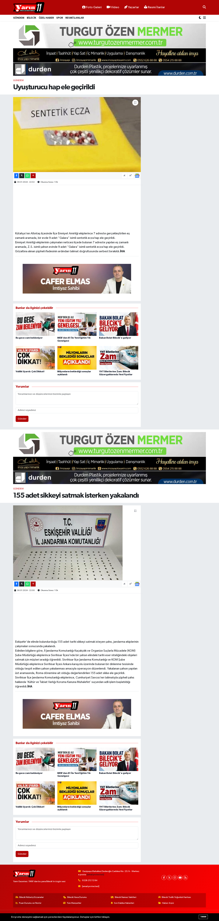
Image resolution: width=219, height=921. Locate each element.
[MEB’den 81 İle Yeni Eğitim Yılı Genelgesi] (77, 324)
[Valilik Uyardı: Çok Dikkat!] (35, 357)
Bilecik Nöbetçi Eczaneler (31, 897)
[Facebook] (163, 877)
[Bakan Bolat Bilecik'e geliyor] (118, 324)
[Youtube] (180, 877)
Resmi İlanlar (156, 7)
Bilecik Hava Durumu (77, 897)
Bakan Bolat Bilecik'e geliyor (115, 338)
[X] (169, 877)
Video (115, 7)
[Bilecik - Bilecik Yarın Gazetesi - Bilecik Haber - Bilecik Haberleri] (28, 7)
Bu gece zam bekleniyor (29, 338)
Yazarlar (133, 7)
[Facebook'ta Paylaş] (16, 175)
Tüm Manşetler (74, 903)
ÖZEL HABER (46, 18)
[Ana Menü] (204, 18)
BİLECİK (31, 18)
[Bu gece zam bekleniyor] (35, 324)
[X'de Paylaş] (21, 175)
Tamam (203, 917)
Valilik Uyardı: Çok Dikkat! (30, 371)
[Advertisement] (77, 208)
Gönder (22, 419)
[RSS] (185, 877)
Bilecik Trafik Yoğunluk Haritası (176, 897)
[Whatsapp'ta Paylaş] (27, 175)
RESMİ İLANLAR (74, 18)
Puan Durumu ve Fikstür (30, 903)
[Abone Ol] (137, 175)
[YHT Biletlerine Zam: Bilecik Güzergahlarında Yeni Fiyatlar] (118, 357)
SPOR (59, 18)
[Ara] (204, 7)
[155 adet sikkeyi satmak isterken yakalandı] (77, 542)
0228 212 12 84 (89, 880)
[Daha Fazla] (33, 175)
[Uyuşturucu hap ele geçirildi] (77, 134)
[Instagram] (174, 877)
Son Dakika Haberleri (124, 903)
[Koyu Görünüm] (200, 18)
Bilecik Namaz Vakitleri (125, 897)
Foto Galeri (94, 7)
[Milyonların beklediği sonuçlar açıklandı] (77, 357)
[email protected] (95, 874)
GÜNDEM (18, 18)
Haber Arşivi (168, 903)
